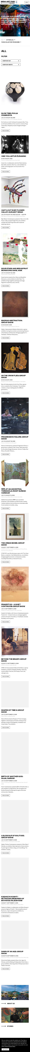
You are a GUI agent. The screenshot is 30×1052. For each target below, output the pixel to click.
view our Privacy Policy (10, 1046)
